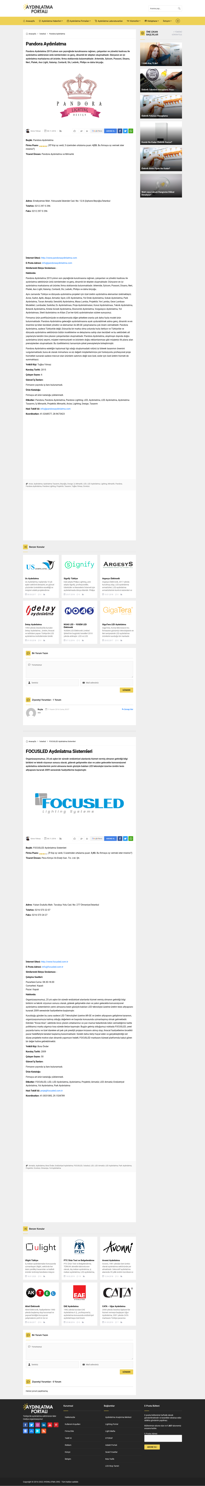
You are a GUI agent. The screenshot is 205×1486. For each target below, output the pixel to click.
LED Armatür (100, 1165)
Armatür (32, 1165)
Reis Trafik (109, 1459)
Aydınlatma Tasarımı (51, 484)
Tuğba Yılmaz (77, 486)
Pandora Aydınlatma (34, 486)
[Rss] (43, 1431)
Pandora (118, 484)
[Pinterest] (56, 1424)
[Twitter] (31, 1424)
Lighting (104, 484)
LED (85, 484)
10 (80, 1276)
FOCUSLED (78, 1165)
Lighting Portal (111, 1424)
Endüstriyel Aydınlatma (64, 1165)
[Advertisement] (13, 71)
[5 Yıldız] (47, 146)
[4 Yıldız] (45, 146)
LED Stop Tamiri (112, 1466)
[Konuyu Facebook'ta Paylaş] (120, 131)
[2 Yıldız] (42, 146)
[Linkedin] (43, 1424)
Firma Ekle (69, 1431)
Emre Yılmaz (36, 131)
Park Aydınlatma (125, 1165)
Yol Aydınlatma (55, 1168)
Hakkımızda (70, 1417)
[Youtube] (50, 1424)
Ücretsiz (86, 486)
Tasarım (67, 486)
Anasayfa (32, 33)
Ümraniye (44, 1168)
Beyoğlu (63, 484)
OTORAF (109, 1438)
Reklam (68, 1445)
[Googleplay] (37, 1431)
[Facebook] (25, 1424)
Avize (31, 484)
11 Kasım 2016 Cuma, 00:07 (58, 709)
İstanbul (42, 33)
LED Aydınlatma (93, 484)
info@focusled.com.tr (52, 966)
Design (70, 484)
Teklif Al (68, 1438)
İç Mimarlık (78, 484)
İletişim (68, 1459)
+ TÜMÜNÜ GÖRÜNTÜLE (177, 33)
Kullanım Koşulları (72, 1424)
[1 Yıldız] (40, 146)
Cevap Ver (128, 709)
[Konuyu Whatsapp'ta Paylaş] (130, 131)
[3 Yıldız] (43, 146)
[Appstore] (31, 1431)
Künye (67, 1452)
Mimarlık (111, 484)
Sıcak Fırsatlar (111, 1452)
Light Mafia (110, 1431)
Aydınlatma (38, 484)
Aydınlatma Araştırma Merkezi (118, 1417)
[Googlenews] (25, 1431)
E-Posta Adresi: (150, 1433)
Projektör (60, 486)
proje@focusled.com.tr (51, 1090)
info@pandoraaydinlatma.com (55, 408)
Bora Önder (49, 1165)
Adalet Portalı (111, 1445)
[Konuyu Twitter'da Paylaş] (125, 131)
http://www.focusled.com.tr (54, 961)
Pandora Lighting (49, 486)
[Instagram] (37, 1424)
